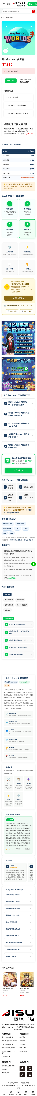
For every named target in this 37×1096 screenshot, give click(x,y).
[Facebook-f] (22, 1068)
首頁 (2, 18)
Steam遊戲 (23, 1051)
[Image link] (18, 1015)
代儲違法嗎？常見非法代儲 (19, 647)
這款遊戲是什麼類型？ (13, 895)
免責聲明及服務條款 (8, 1066)
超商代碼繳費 (9, 605)
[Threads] (22, 1074)
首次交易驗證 (28, 540)
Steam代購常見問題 (8, 1048)
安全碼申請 (20, 600)
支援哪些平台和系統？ (13, 915)
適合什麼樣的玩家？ (12, 922)
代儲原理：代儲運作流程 (19, 624)
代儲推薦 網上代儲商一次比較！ (19, 640)
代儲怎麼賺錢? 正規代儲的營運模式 (19, 632)
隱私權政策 (5, 1073)
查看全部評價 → (18, 298)
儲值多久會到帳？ (11, 956)
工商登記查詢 (26, 311)
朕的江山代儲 (24, 988)
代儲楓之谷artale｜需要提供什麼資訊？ (18, 435)
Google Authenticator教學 (9, 1052)
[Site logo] (18, 4)
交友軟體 (22, 1044)
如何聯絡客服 (6, 1057)
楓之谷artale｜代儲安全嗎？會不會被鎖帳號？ (17, 403)
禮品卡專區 (23, 1048)
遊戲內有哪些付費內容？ (14, 929)
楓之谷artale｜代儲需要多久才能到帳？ (18, 424)
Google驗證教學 (22, 605)
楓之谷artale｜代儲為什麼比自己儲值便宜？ (18, 414)
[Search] (33, 11)
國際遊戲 (9, 18)
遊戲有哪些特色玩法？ (13, 901)
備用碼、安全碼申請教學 (9, 1041)
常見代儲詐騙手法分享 (19, 654)
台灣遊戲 (22, 1041)
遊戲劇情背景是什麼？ (13, 908)
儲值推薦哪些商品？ (12, 936)
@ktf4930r (29, 134)
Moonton (5, 993)
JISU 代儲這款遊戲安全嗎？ (15, 943)
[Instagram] (29, 1068)
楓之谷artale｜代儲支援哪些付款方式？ (18, 446)
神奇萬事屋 (26, 1085)
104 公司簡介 (12, 311)
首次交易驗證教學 (7, 1037)
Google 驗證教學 (13, 512)
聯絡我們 (4, 1069)
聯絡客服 (7, 610)
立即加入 (17, 470)
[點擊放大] (5, 51)
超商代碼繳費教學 (16, 540)
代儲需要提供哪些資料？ (14, 949)
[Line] (29, 1074)
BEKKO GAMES (24, 993)
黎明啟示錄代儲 (8, 988)
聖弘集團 (12, 1085)
